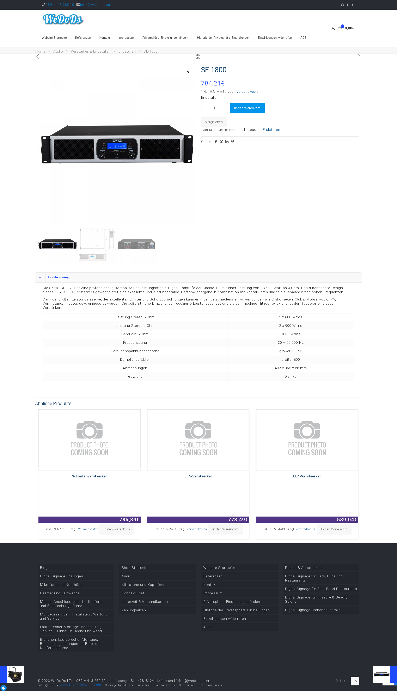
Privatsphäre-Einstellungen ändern (232, 602)
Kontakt (210, 585)
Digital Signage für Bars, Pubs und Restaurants (314, 578)
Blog (44, 568)
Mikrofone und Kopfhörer (61, 585)
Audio (58, 51)
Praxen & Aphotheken (303, 568)
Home (40, 51)
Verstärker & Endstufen (91, 51)
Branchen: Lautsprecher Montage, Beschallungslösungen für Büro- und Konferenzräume (71, 643)
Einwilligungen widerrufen (224, 618)
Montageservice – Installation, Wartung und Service (74, 616)
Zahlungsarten (134, 610)
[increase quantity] (223, 108)
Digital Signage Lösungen (61, 576)
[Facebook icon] (347, 5)
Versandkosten (248, 92)
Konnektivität (133, 593)
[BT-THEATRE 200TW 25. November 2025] (12, 674)
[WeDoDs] (63, 19)
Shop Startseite (135, 568)
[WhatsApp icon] (342, 5)
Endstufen (127, 51)
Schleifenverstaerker (89, 476)
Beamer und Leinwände (60, 593)
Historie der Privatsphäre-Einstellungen (236, 610)
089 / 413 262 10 (60, 4)
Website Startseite (219, 568)
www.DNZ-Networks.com (82, 685)
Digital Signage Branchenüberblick (314, 610)
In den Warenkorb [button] (116, 529)
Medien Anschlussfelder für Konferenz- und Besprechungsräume (73, 604)
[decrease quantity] (205, 108)
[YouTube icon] (352, 5)
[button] (189, 73)
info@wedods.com (96, 4)
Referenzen (213, 576)
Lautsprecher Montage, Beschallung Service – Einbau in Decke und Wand (71, 629)
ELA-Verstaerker (198, 476)
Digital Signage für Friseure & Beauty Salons (316, 599)
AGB (207, 627)
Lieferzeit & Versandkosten (145, 602)
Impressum (213, 593)
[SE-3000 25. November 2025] (385, 674)
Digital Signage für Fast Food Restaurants (321, 589)
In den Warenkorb (247, 108)
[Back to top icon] (355, 681)
